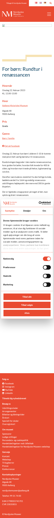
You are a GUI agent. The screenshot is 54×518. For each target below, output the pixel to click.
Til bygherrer (8, 462)
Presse (5, 466)
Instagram (9, 386)
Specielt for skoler (10, 421)
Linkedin (9, 393)
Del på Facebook (12, 146)
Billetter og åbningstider (13, 414)
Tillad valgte (27, 305)
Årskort (5, 417)
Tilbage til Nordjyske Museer (16, 3)
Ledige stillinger (9, 437)
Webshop (6, 459)
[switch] (47, 267)
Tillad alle (27, 297)
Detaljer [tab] (27, 211)
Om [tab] (44, 211)
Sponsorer (6, 434)
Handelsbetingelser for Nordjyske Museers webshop (26, 446)
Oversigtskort (8, 424)
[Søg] (50, 3)
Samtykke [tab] (10, 211)
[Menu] (49, 14)
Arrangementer (9, 411)
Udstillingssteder (10, 408)
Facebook (9, 383)
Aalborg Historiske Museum (15, 105)
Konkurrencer (8, 469)
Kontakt (6, 456)
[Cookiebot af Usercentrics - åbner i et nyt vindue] (39, 203)
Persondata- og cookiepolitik (15, 440)
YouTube (9, 390)
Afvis (27, 313)
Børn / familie (8, 138)
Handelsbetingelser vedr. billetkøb (17, 443)
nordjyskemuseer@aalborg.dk (15, 490)
